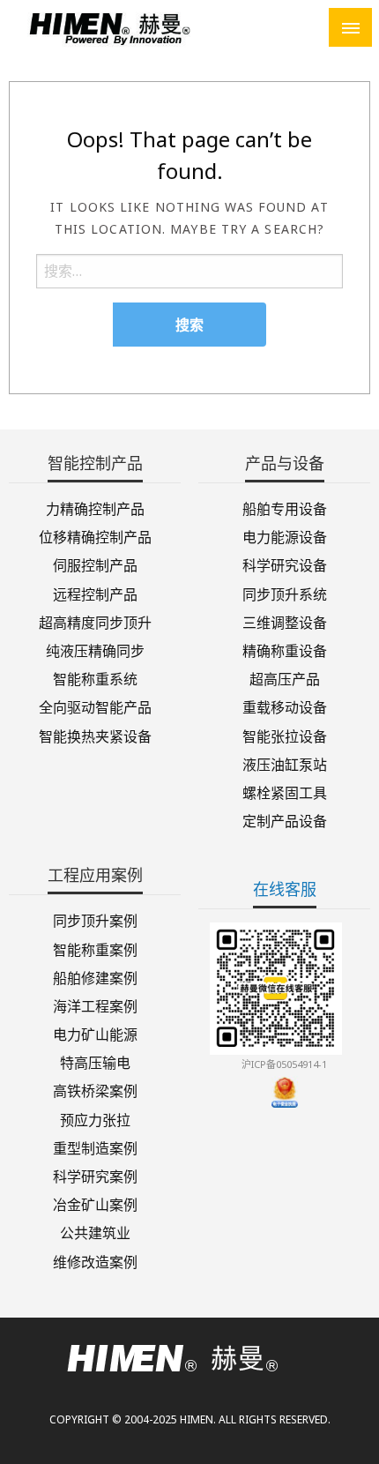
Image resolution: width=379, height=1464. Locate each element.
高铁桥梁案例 (95, 1089)
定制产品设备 (284, 819)
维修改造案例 (95, 1260)
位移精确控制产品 (95, 535)
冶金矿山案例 (95, 1203)
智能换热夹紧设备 (95, 735)
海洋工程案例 (95, 1005)
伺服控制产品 (95, 564)
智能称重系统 (95, 677)
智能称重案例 (95, 948)
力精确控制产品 (95, 507)
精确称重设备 (284, 649)
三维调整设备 (284, 621)
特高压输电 (95, 1061)
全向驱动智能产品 (95, 706)
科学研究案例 (95, 1175)
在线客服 (284, 889)
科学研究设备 (284, 564)
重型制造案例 (95, 1147)
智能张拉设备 (284, 735)
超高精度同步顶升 (95, 621)
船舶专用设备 (284, 507)
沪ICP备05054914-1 (284, 1064)
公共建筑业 (95, 1231)
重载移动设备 (284, 706)
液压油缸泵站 (284, 763)
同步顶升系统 (284, 593)
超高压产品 (284, 677)
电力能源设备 (284, 535)
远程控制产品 (95, 593)
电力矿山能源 (95, 1033)
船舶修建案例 (95, 976)
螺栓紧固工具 (284, 791)
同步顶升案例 (95, 919)
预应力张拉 (95, 1118)
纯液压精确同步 (95, 649)
